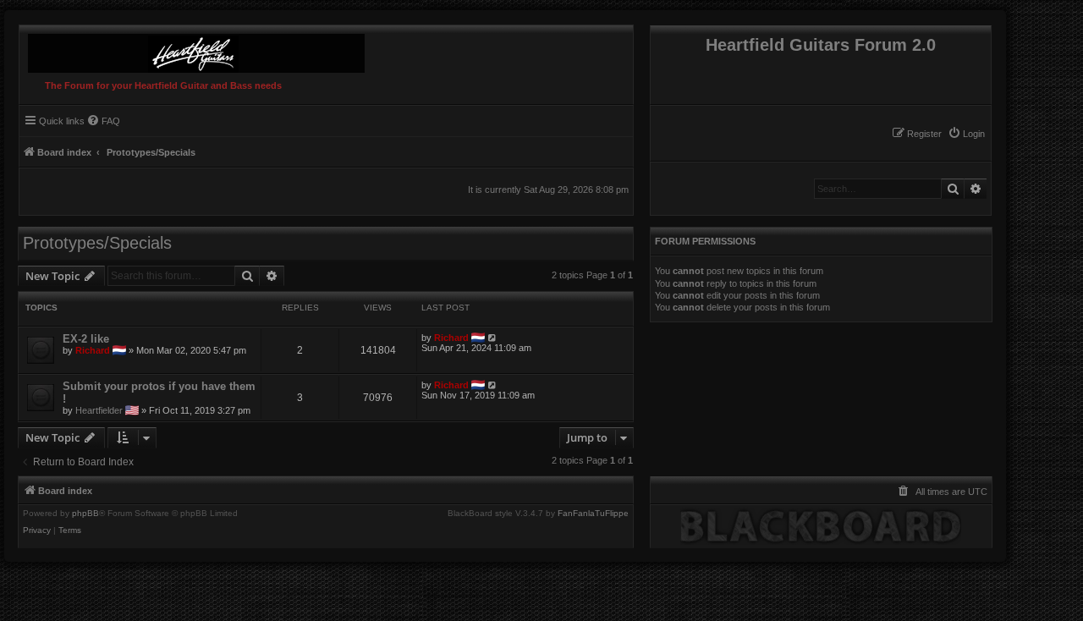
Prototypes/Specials (97, 243)
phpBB (85, 513)
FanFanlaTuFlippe (593, 513)
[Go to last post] (492, 337)
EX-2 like (86, 338)
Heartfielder (99, 410)
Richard (92, 350)
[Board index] (192, 49)
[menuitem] (966, 134)
